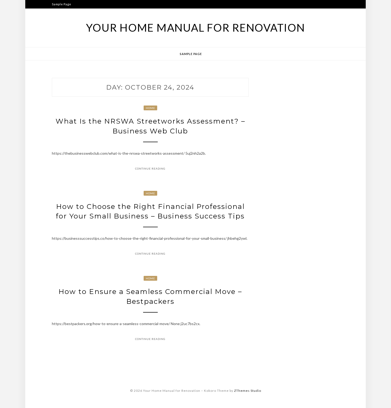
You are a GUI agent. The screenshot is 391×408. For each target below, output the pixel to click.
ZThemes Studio (247, 391)
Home (150, 108)
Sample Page (61, 4)
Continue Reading (150, 168)
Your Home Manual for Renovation (195, 27)
